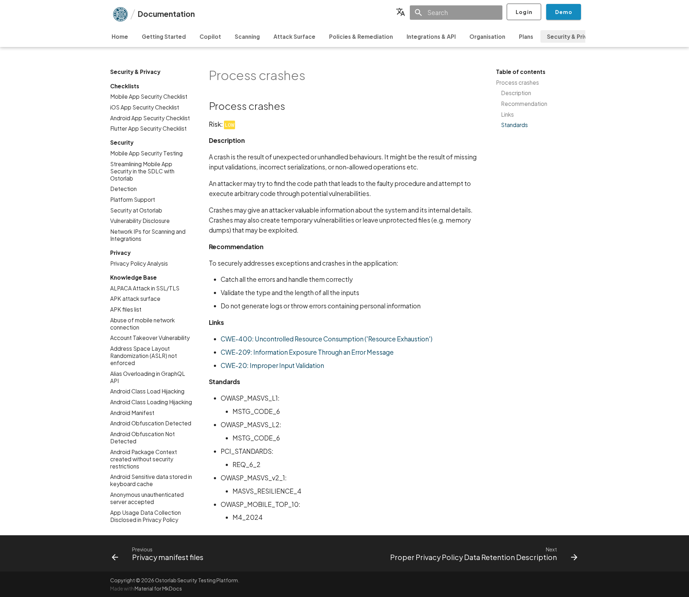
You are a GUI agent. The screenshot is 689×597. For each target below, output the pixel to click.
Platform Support (132, 199)
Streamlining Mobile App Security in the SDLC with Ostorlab (142, 171)
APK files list (125, 309)
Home (120, 36)
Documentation (166, 14)
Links (507, 114)
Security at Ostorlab (136, 210)
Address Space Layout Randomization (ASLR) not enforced (143, 355)
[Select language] (400, 12)
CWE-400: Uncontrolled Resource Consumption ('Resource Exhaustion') (326, 339)
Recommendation (524, 103)
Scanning (247, 36)
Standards (514, 124)
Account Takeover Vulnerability (150, 337)
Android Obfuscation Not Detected (142, 437)
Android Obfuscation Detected (150, 423)
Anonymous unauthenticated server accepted (147, 498)
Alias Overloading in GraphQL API (147, 377)
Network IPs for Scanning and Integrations (148, 235)
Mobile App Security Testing (146, 153)
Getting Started (164, 36)
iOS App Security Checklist (144, 107)
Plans (526, 36)
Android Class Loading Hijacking (151, 401)
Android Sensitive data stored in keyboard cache (151, 480)
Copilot (210, 36)
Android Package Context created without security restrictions (143, 458)
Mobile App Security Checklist (148, 96)
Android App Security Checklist (150, 117)
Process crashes (517, 82)
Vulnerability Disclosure (140, 220)
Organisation (487, 36)
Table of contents (520, 71)
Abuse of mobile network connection (142, 324)
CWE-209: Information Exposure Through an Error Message (307, 352)
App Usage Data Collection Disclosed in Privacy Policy (145, 516)
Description (516, 92)
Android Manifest (132, 412)
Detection (123, 188)
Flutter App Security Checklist (148, 128)
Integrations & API (431, 36)
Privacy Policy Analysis (139, 263)
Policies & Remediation (361, 36)
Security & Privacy (572, 36)
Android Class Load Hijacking (147, 391)
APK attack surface (135, 298)
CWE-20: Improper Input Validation (272, 365)
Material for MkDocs (158, 588)
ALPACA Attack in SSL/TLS (144, 288)
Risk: (221, 124)
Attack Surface (294, 36)
